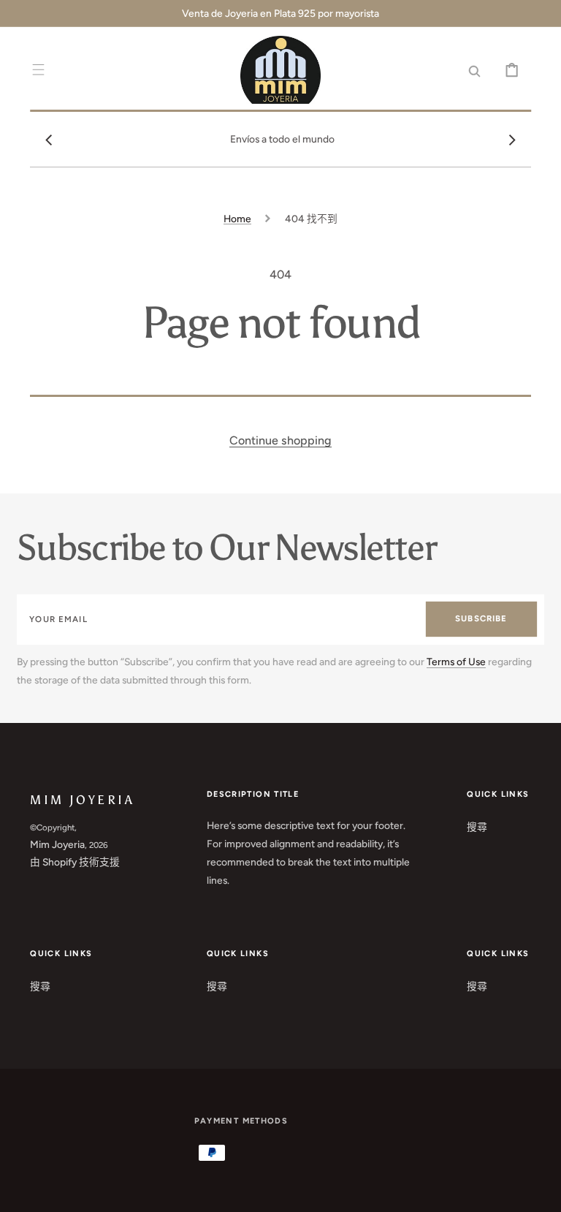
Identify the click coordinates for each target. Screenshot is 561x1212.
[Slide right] (512, 140)
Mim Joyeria (57, 844)
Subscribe (481, 618)
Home (237, 218)
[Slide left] (49, 140)
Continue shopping (280, 440)
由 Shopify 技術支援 (75, 862)
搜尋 (477, 827)
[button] (38, 69)
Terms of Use (456, 661)
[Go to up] (539, 1190)
